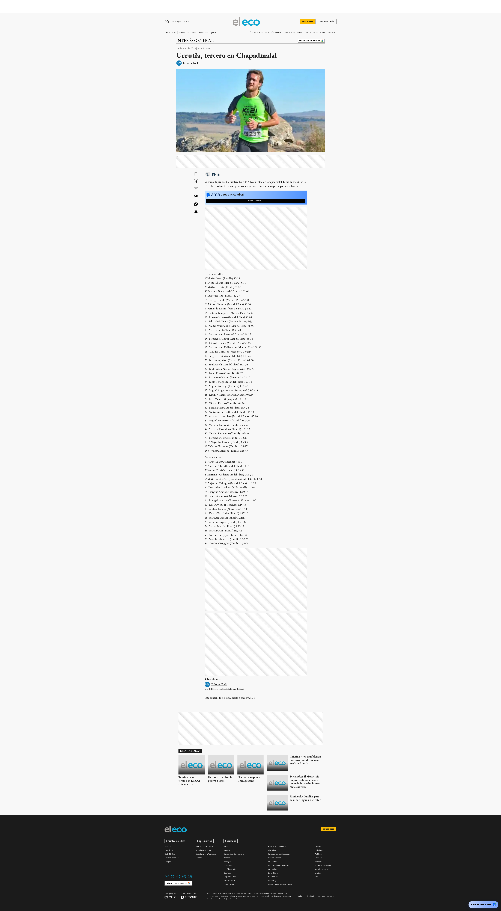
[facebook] (196, 196)
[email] (196, 189)
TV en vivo (290, 32)
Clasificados (257, 32)
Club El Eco (320, 32)
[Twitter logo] (172, 878)
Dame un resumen (256, 201)
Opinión (213, 32)
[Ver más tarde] (196, 174)
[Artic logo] (170, 896)
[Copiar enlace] (196, 211)
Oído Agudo (203, 32)
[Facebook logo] (184, 878)
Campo (182, 32)
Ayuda (299, 896)
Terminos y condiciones (327, 896)
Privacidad (310, 896)
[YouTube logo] (167, 878)
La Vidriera (191, 32)
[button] (208, 174)
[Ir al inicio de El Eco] (246, 21)
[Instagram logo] (189, 878)
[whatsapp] (196, 204)
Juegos (333, 32)
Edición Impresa (274, 32)
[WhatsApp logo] (178, 878)
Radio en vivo (305, 32)
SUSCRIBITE (307, 21)
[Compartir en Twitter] (196, 181)
